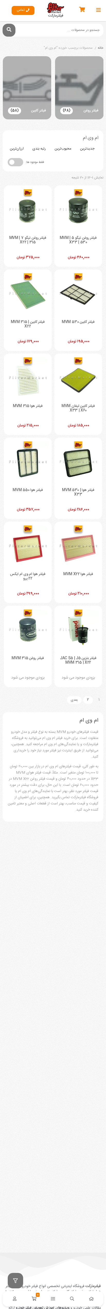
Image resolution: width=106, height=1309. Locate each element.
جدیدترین (87, 149)
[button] (23, 10)
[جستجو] (9, 30)
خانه (100, 48)
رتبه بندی (39, 149)
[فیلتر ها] (15, 1280)
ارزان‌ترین (17, 149)
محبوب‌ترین (63, 149)
